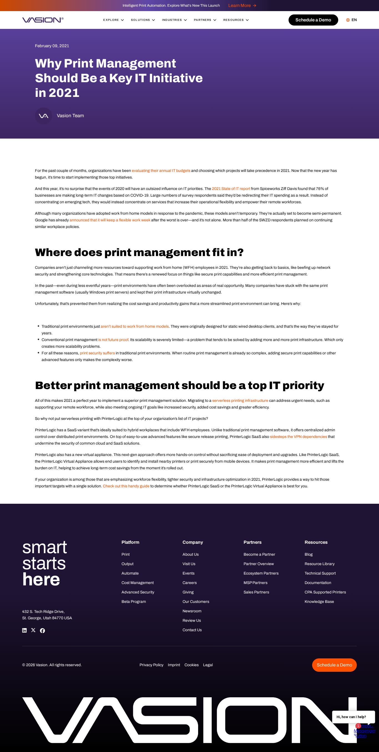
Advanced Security (138, 592)
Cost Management (138, 583)
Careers (190, 583)
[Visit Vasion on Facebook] (42, 630)
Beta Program (134, 602)
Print (126, 554)
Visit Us (189, 564)
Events (188, 573)
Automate (130, 573)
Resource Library (320, 564)
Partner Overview (259, 564)
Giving (188, 592)
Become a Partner (259, 554)
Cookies (192, 665)
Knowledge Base (319, 602)
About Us (191, 554)
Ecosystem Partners (261, 573)
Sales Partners (256, 592)
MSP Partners (255, 583)
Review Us (192, 620)
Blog (309, 554)
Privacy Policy (151, 665)
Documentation (318, 583)
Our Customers (196, 602)
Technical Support (320, 573)
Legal (208, 665)
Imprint (174, 665)
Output (127, 564)
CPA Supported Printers (325, 592)
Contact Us (192, 630)
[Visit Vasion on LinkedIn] (24, 630)
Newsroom (192, 611)
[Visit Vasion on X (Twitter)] (33, 630)
